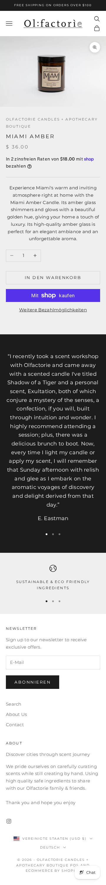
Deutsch (50, 847)
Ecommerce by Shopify (53, 871)
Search (13, 704)
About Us (16, 714)
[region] (53, 578)
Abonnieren (32, 682)
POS (74, 865)
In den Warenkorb (53, 277)
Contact (15, 724)
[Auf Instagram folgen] (9, 821)
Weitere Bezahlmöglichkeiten (53, 310)
